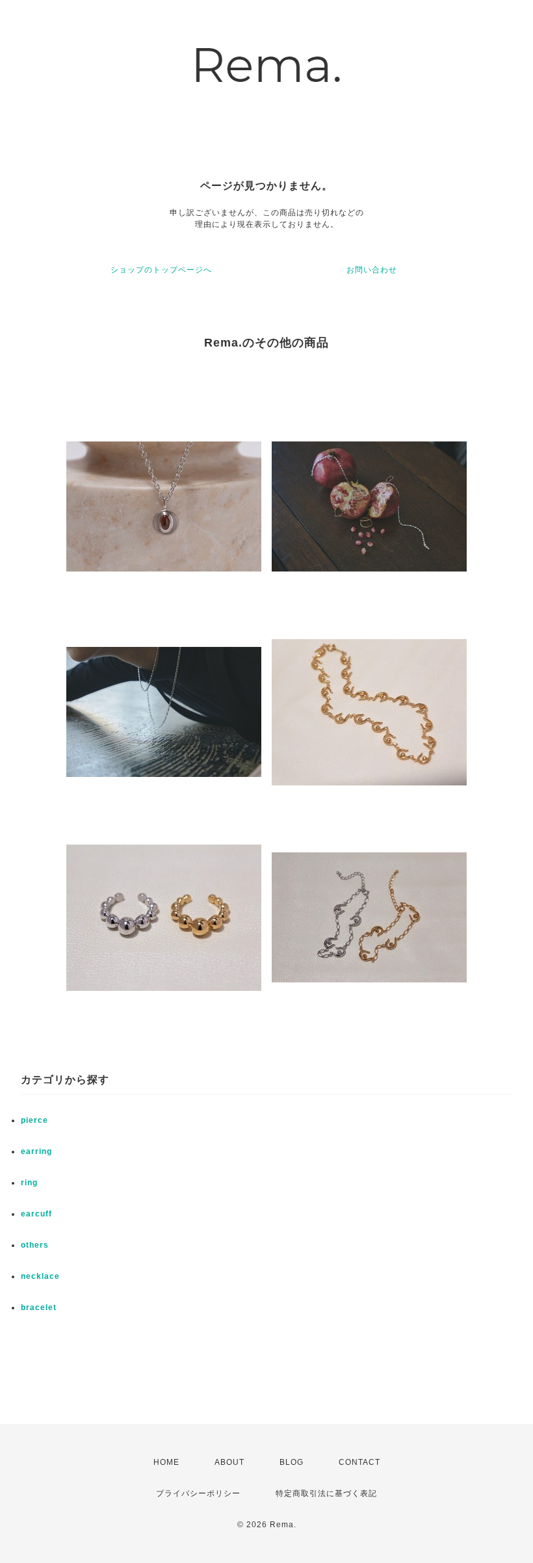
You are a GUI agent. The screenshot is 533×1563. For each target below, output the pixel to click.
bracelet (39, 1307)
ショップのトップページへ (161, 269)
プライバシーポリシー (198, 1493)
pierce (34, 1120)
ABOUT (229, 1462)
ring (29, 1182)
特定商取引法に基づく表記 (326, 1493)
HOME (166, 1462)
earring (36, 1151)
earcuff (36, 1213)
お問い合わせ (371, 269)
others (35, 1245)
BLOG (292, 1462)
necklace (40, 1276)
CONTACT (359, 1462)
